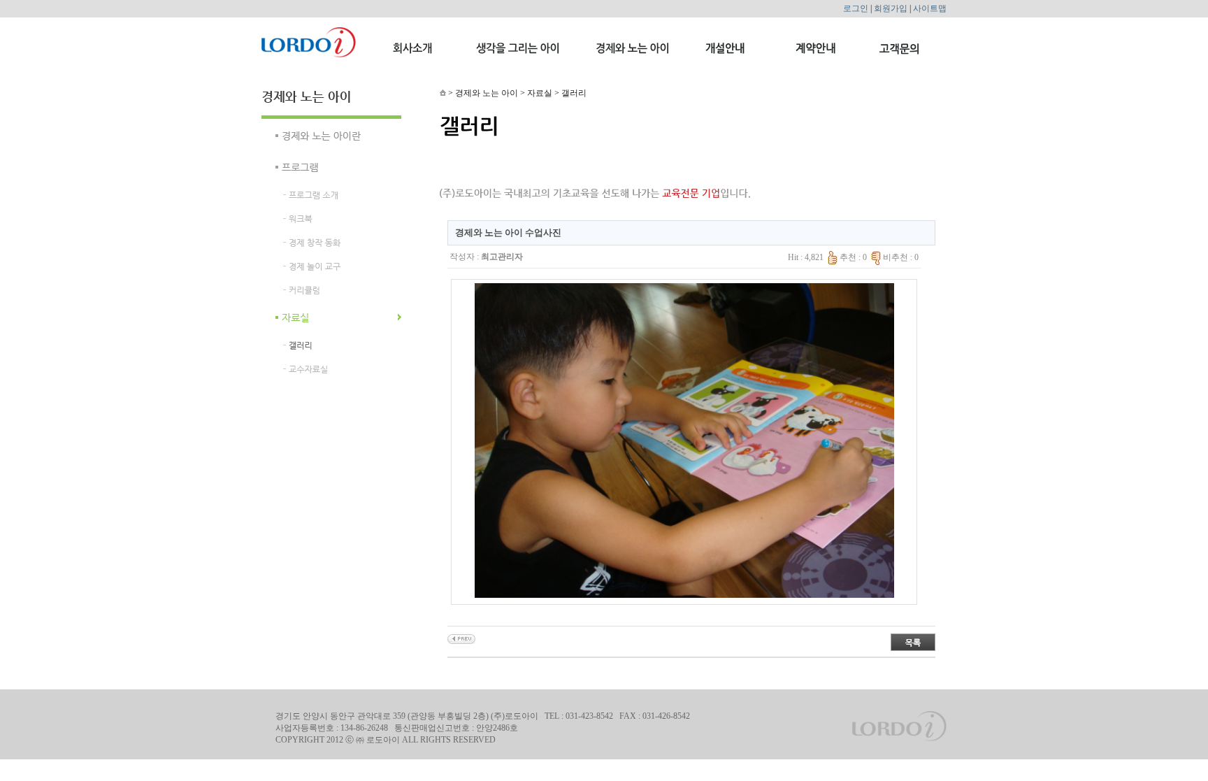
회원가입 (890, 8)
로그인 (855, 8)
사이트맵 (930, 8)
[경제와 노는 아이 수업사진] (461, 638)
